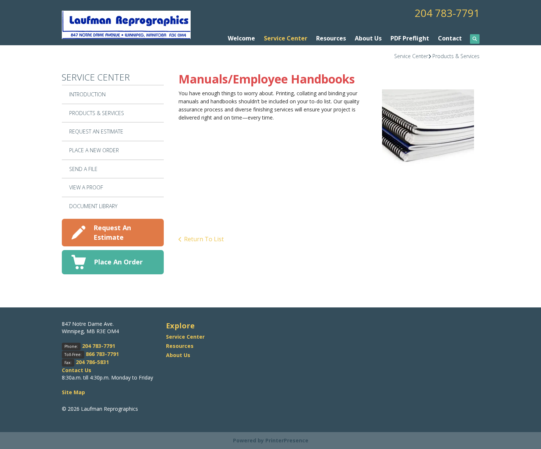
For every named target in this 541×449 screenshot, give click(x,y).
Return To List (204, 239)
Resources (331, 38)
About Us (368, 38)
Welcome (241, 38)
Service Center (285, 38)
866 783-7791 (102, 353)
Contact (450, 38)
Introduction (87, 94)
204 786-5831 (92, 362)
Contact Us (76, 370)
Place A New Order (94, 150)
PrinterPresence (286, 440)
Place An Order (118, 261)
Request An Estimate (96, 131)
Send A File (83, 168)
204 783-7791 (447, 13)
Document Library (93, 206)
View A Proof (86, 187)
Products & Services (456, 56)
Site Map (73, 392)
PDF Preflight (409, 38)
